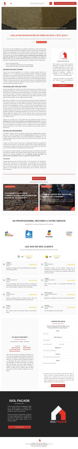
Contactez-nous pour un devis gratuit (65, 3)
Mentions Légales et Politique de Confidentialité (39, 444)
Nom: (57, 330)
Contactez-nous (19, 427)
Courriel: (58, 354)
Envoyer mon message (58, 385)
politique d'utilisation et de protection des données (54, 381)
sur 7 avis (57, 257)
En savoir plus (63, 85)
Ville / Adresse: (58, 337)
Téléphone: (58, 347)
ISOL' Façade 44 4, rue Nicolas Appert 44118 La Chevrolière (14, 349)
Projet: (58, 360)
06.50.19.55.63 (26, 347)
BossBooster (44, 446)
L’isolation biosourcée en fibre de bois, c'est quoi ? (53, 28)
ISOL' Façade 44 (15, 28)
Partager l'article (40, 178)
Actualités (23, 28)
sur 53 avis (29, 257)
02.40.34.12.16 (26, 349)
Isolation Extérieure (32, 28)
